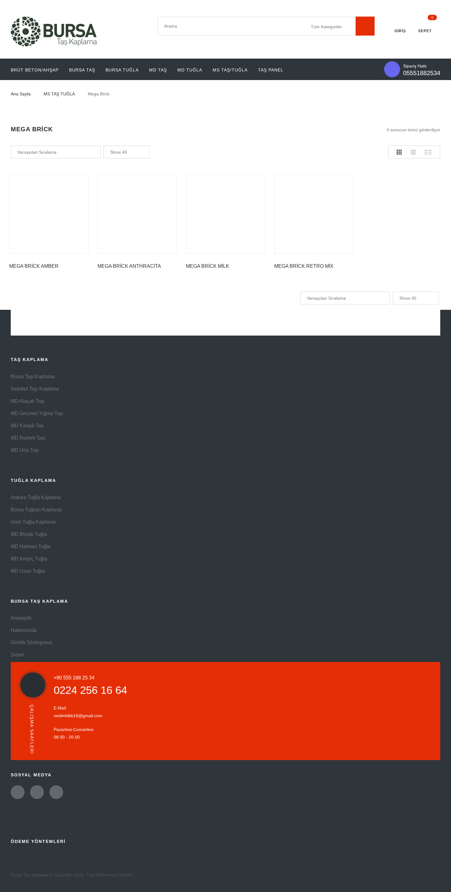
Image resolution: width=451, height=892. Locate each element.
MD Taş (158, 69)
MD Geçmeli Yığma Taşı (37, 413)
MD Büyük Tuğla (29, 534)
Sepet (17, 654)
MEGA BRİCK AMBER (34, 266)
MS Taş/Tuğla (230, 69)
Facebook (37, 792)
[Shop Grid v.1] (399, 152)
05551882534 (421, 73)
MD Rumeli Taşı (28, 437)
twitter (18, 792)
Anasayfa (21, 618)
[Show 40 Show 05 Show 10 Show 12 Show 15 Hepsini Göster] (126, 152)
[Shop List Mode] (428, 152)
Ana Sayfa (21, 93)
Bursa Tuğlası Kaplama (36, 509)
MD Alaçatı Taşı (27, 401)
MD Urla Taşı (25, 450)
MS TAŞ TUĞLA (59, 93)
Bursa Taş (82, 69)
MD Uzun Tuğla (28, 571)
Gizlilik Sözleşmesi (31, 642)
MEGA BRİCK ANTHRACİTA (129, 266)
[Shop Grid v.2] (413, 152)
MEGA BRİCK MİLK (207, 266)
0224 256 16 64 (90, 690)
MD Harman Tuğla (31, 546)
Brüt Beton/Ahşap (35, 69)
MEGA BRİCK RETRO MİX (303, 266)
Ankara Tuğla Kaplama (36, 497)
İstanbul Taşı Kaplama (35, 388)
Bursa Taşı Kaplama (33, 376)
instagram (56, 792)
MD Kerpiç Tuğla (29, 558)
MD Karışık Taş (27, 425)
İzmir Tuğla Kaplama (33, 522)
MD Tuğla (189, 69)
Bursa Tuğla (122, 69)
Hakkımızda (24, 630)
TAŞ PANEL (270, 69)
